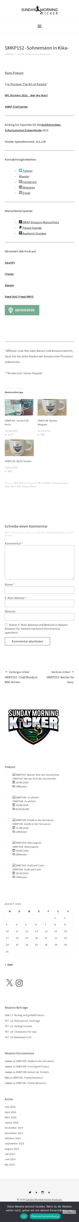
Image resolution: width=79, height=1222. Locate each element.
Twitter (27, 171)
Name (10, 584)
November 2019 (14, 1133)
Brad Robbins (45, 482)
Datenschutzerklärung (45, 1216)
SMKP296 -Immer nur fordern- (32, 1072)
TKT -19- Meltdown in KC (18, 1037)
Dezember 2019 (14, 1127)
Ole (22, 54)
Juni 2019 (10, 1159)
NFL (16, 482)
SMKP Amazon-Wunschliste (40, 222)
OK (24, 1216)
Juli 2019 (10, 1154)
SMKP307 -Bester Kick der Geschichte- (34, 778)
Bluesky (24, 176)
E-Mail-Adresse (15, 598)
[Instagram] (19, 983)
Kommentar (14, 543)
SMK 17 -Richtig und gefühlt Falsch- (24, 1015)
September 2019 (14, 1143)
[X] (9, 983)
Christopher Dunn (60, 482)
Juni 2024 (10, 1106)
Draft (7, 486)
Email (26, 193)
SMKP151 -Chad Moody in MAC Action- (21, 677)
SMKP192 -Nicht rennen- (18, 461)
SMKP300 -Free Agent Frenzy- (33, 1066)
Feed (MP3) (26, 296)
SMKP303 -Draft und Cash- (26, 869)
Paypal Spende (32, 228)
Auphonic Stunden (34, 233)
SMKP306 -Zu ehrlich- (24, 801)
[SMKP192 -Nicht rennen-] (19, 448)
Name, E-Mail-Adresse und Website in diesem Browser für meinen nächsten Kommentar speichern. (36, 628)
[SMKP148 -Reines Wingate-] (52, 407)
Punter (33, 486)
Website (10, 611)
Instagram (29, 182)
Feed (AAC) (12, 296)
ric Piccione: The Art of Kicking (26, 84)
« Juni (9, 964)
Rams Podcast (14, 73)
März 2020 (10, 1117)
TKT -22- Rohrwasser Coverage (22, 1020)
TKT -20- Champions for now (20, 1031)
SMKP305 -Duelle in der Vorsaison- (31, 824)
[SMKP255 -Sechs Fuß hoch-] (19, 407)
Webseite (28, 187)
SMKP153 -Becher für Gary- (60, 677)
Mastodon (49, 1194)
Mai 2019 (10, 1164)
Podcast (22, 482)
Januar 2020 (11, 1122)
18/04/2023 (10, 54)
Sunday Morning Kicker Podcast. (44, 1199)
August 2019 (12, 1149)
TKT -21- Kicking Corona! (18, 1026)
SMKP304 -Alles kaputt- (25, 846)
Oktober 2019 (13, 1138)
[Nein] (69, 1212)
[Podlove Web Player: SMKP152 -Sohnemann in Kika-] (39, 65)
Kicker (13, 486)
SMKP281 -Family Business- (28, 1077)
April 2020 (10, 1112)
